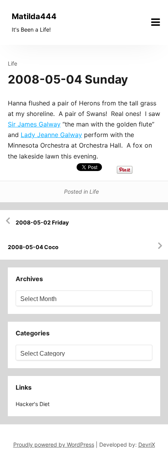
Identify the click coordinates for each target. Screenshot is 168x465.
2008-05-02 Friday (42, 222)
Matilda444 (34, 16)
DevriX (146, 444)
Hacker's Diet (33, 404)
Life (12, 63)
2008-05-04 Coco (33, 247)
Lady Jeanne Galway (51, 135)
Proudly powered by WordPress (53, 444)
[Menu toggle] (155, 22)
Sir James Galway (34, 124)
